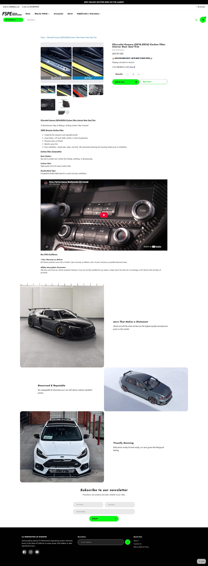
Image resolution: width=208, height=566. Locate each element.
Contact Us (137, 544)
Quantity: (119, 74)
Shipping (115, 62)
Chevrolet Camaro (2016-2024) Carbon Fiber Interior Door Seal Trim (72, 37)
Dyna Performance (118, 50)
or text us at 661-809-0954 (30, 7)
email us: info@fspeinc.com (11, 7)
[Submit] (127, 542)
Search (136, 540)
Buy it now (147, 81)
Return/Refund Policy (141, 547)
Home (43, 37)
